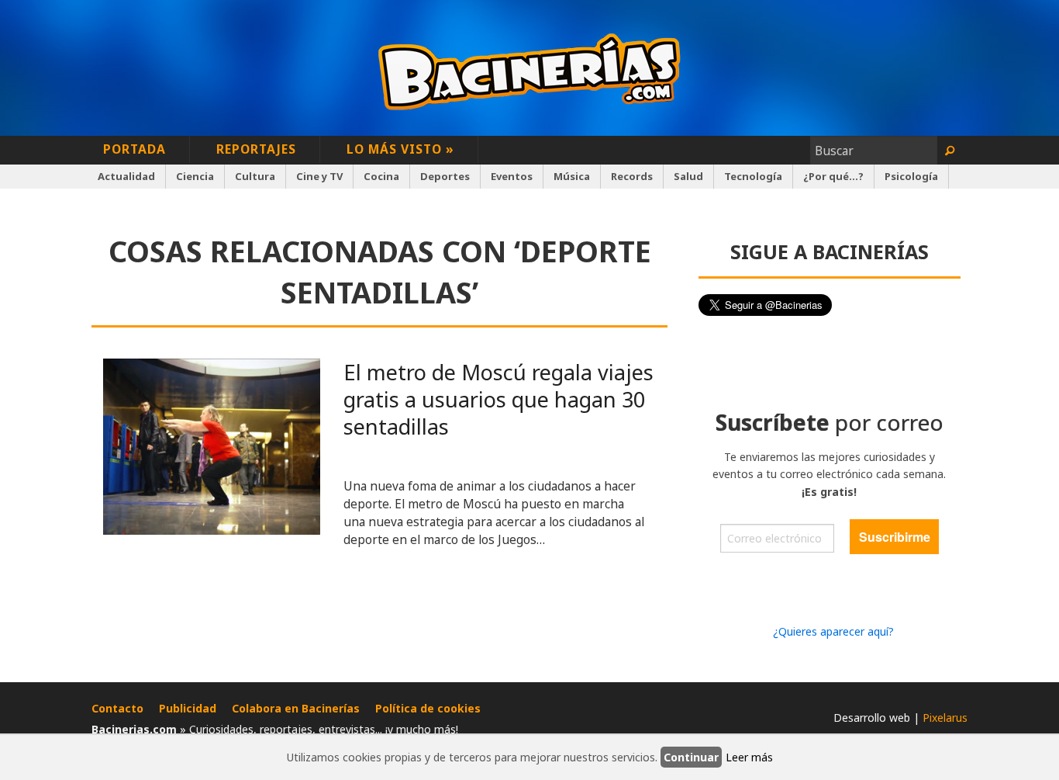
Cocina (381, 176)
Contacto (117, 708)
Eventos (512, 176)
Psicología (911, 176)
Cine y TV (319, 176)
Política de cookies (428, 708)
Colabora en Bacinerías (296, 708)
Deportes (445, 176)
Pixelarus (945, 717)
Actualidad (126, 176)
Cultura (255, 176)
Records (632, 176)
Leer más (749, 757)
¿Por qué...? (833, 176)
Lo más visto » (400, 149)
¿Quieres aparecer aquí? (833, 631)
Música (572, 176)
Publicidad (187, 708)
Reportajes (256, 149)
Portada (134, 149)
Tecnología (753, 176)
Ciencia (195, 176)
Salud (688, 176)
